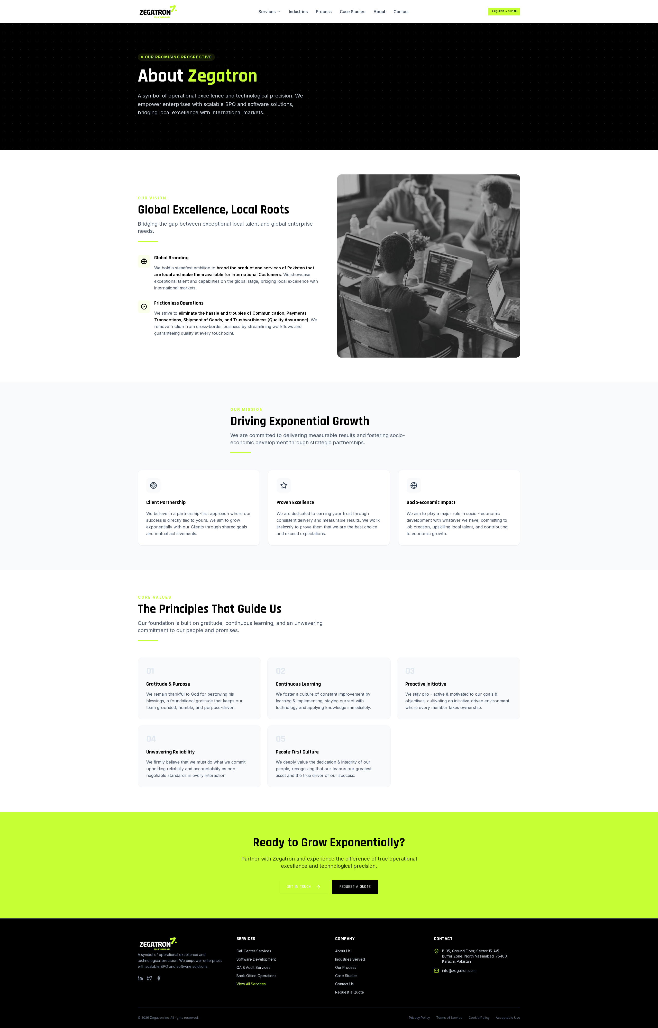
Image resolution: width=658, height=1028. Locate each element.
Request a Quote (504, 11)
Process (324, 11)
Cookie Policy (479, 1018)
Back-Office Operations (256, 975)
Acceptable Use (508, 1018)
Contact (401, 11)
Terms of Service (449, 1018)
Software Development (256, 959)
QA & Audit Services (253, 967)
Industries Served (350, 959)
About (379, 11)
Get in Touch (299, 886)
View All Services (251, 984)
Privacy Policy (419, 1018)
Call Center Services (253, 951)
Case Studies (352, 11)
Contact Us (344, 984)
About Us (343, 951)
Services (267, 11)
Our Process (345, 967)
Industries (298, 11)
